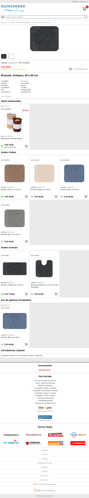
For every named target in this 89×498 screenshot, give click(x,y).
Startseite (44, 450)
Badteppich (12, 63)
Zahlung (44, 459)
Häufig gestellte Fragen (44, 463)
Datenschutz (44, 480)
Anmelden (74, 2)
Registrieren (84, 2)
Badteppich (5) (5, 305)
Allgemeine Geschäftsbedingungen (44, 484)
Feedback (44, 467)
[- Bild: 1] (44, 39)
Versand (44, 454)
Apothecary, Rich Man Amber (11, 138)
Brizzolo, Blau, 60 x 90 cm (10, 337)
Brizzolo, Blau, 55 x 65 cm (70, 189)
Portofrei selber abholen (45, 411)
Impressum (44, 476)
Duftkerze (9, 136)
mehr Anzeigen (6, 96)
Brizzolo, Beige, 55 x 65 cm (40, 189)
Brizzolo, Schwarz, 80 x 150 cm (12, 285)
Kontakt (44, 471)
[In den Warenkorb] (26, 146)
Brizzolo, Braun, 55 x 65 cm (11, 189)
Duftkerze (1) (5, 106)
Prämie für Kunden (45, 420)
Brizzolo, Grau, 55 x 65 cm (10, 234)
